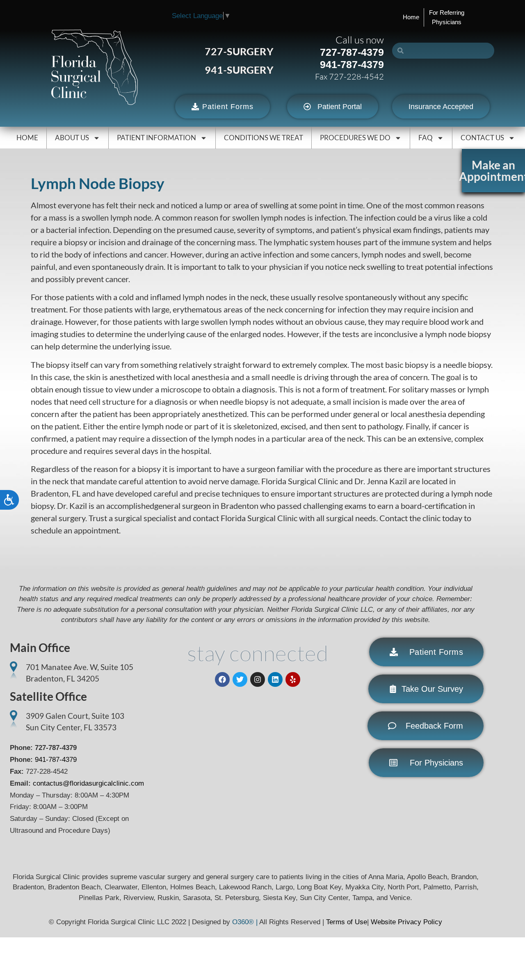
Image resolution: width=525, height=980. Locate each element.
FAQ (425, 137)
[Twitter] (240, 679)
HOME (27, 137)
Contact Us (482, 137)
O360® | (245, 922)
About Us (72, 137)
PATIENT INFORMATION (156, 137)
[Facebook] (222, 679)
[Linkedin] (275, 679)
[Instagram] (257, 679)
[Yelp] (292, 679)
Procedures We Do (355, 137)
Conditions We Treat (263, 137)
